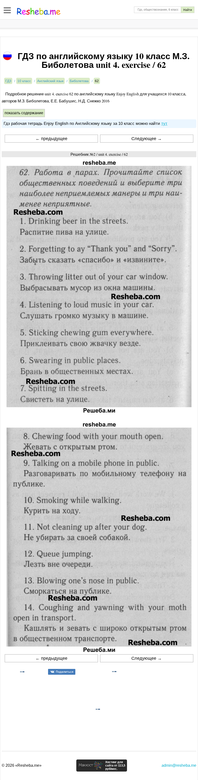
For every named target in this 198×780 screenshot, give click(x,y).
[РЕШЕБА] (38, 11)
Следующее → (146, 138)
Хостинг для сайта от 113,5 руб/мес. (115, 765)
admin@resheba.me (179, 765)
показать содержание (24, 113)
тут (164, 123)
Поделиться (64, 672)
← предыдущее (51, 138)
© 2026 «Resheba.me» (22, 765)
